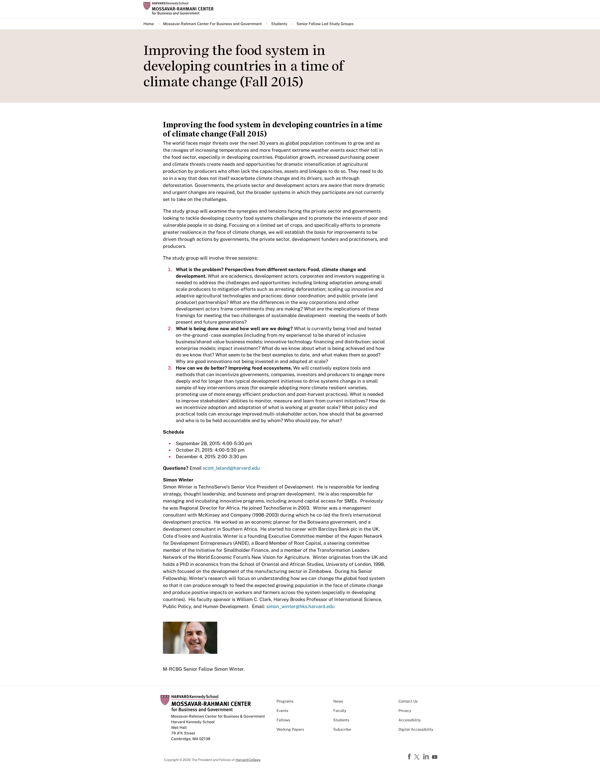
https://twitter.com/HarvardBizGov (417, 757)
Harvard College (248, 760)
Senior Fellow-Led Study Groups (324, 24)
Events (282, 710)
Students (279, 24)
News (338, 701)
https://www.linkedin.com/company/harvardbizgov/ (426, 756)
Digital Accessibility (415, 729)
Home (148, 24)
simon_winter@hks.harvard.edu (300, 606)
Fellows (283, 720)
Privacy (404, 710)
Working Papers (290, 729)
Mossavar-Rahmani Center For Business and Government (212, 24)
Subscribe (342, 729)
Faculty (339, 710)
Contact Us (408, 701)
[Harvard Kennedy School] (180, 8)
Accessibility (409, 720)
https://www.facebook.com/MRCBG (409, 756)
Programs (285, 701)
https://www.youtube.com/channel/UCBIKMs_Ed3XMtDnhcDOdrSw (435, 757)
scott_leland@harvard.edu (231, 468)
